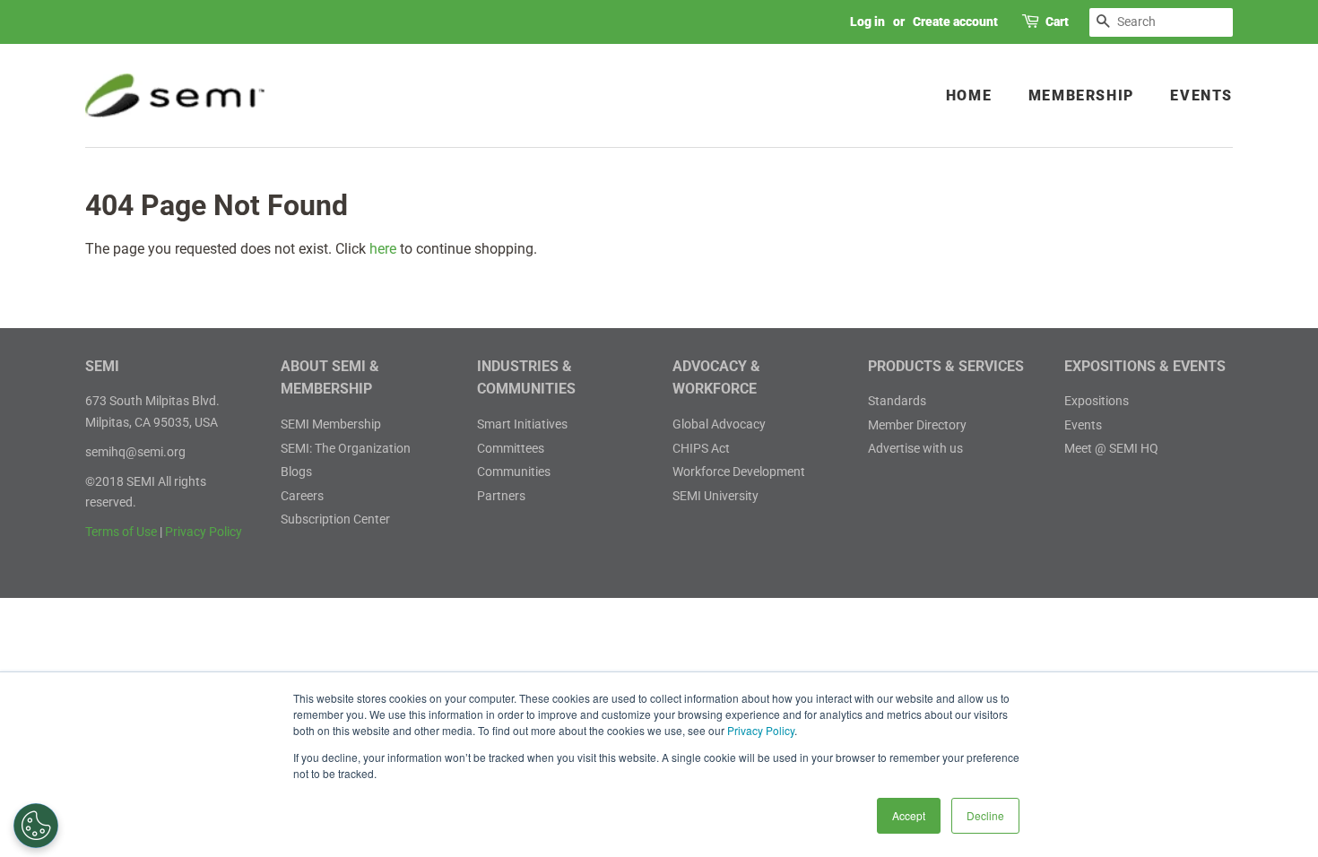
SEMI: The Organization (346, 448)
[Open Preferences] (35, 825)
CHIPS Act (701, 448)
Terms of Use (121, 531)
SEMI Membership (331, 424)
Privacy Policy (760, 730)
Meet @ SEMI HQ (1111, 448)
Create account (955, 21)
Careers (302, 496)
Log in (867, 21)
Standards (897, 401)
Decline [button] (985, 815)
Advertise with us (915, 448)
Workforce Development (738, 471)
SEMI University (715, 496)
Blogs (296, 471)
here (382, 248)
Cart (1057, 21)
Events (1201, 95)
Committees (510, 448)
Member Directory (917, 425)
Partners (501, 496)
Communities (514, 471)
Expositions (1096, 401)
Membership (1081, 95)
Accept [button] (908, 815)
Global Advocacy (719, 424)
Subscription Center (335, 519)
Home (969, 95)
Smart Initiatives (522, 424)
